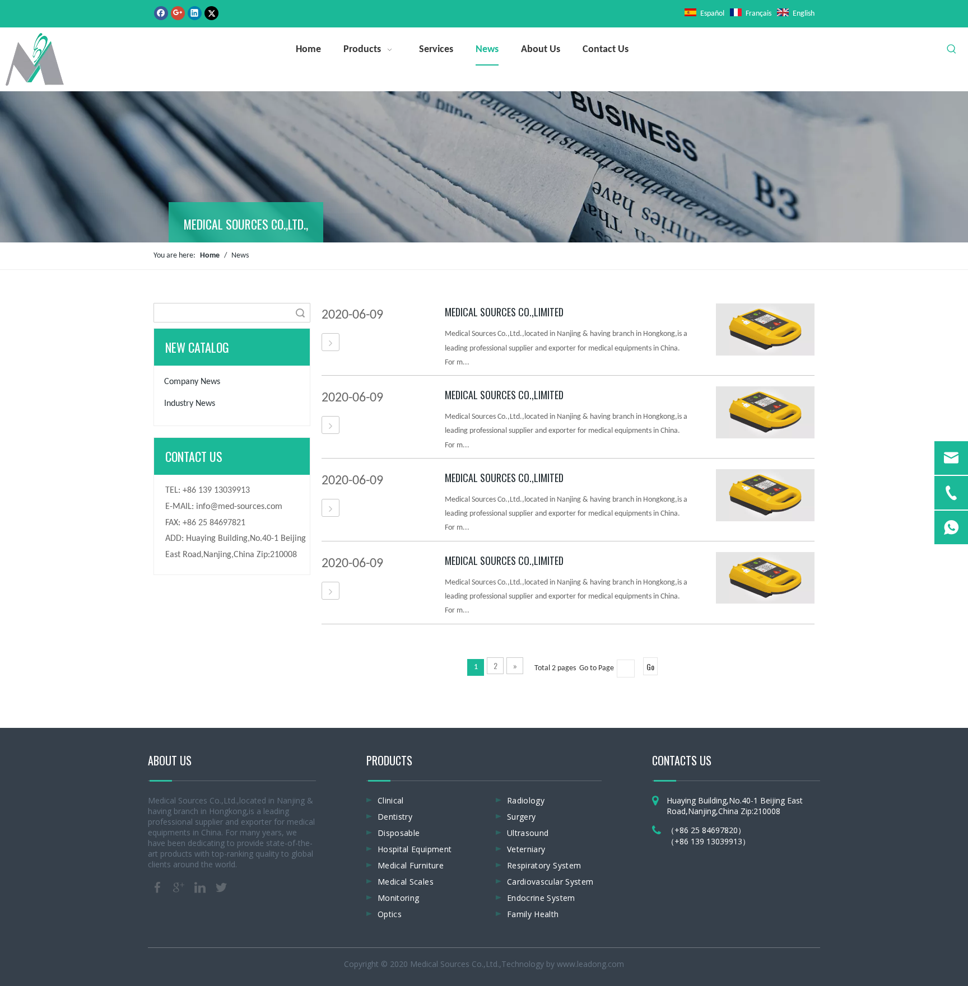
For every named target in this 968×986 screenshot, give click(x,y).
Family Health (533, 914)
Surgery (521, 816)
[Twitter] (211, 13)
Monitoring (399, 897)
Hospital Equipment (415, 849)
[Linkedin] (195, 13)
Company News (192, 381)
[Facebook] (161, 13)
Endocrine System (541, 897)
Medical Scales (406, 881)
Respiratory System (544, 865)
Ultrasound (528, 833)
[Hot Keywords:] (952, 49)
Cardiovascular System (550, 881)
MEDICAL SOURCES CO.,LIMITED (504, 312)
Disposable (399, 833)
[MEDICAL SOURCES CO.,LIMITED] (330, 343)
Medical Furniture (411, 865)
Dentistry (395, 816)
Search (300, 312)
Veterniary (526, 849)
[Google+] (178, 13)
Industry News (189, 403)
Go (650, 666)
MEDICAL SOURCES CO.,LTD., (246, 224)
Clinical (391, 800)
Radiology (525, 800)
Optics (390, 914)
